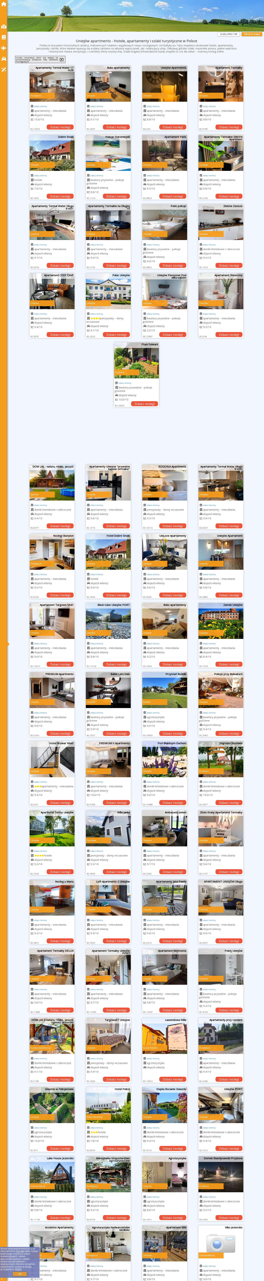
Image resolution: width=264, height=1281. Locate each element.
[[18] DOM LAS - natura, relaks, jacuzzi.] (52, 483)
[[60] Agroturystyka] (164, 1174)
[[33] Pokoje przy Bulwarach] (220, 690)
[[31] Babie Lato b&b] (108, 690)
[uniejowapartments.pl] (4, 4)
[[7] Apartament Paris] (164, 153)
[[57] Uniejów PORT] (220, 1105)
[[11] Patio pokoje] (164, 222)
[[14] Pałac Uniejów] (108, 291)
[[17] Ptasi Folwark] (136, 360)
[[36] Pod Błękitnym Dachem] (164, 759)
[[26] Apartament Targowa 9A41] (52, 621)
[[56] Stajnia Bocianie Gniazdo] (164, 1105)
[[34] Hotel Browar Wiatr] (52, 759)
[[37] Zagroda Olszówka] (220, 759)
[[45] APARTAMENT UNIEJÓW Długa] (220, 898)
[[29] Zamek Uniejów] (220, 621)
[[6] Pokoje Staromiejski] (108, 153)
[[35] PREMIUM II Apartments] (108, 759)
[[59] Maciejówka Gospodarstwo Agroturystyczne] (108, 1174)
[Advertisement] (136, 438)
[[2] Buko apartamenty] (108, 84)
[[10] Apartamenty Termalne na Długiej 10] (108, 222)
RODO (18, 1269)
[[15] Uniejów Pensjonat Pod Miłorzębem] (164, 291)
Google (20, 1251)
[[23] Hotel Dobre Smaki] (108, 552)
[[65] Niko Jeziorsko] (220, 1243)
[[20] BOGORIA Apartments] (164, 483)
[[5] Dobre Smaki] (52, 153)
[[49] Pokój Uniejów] (220, 967)
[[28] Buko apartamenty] (164, 621)
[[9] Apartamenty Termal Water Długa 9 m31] (52, 222)
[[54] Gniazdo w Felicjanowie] (52, 1105)
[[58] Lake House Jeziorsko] (52, 1174)
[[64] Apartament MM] (164, 1243)
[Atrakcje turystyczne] (4, 69)
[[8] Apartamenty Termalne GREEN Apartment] (220, 153)
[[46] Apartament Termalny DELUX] (52, 967)
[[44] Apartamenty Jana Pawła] (164, 898)
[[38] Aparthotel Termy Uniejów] (52, 828)
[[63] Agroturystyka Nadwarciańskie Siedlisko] (108, 1243)
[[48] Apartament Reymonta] (164, 967)
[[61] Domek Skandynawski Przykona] (220, 1174)
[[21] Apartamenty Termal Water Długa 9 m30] (220, 483)
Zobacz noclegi (60, 127)
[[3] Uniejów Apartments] (164, 84)
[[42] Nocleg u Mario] (52, 898)
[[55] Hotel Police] (108, 1105)
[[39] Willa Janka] (108, 828)
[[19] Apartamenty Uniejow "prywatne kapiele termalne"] (108, 483)
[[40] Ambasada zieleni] (164, 828)
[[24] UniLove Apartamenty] (164, 552)
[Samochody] (4, 59)
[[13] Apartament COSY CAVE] (52, 291)
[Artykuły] (4, 37)
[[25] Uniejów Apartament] (220, 552)
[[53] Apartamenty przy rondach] (220, 1036)
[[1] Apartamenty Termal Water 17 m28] (52, 84)
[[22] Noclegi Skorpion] (52, 552)
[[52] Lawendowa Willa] (164, 1036)
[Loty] (4, 48)
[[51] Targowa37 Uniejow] (108, 1036)
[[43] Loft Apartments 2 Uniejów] (108, 898)
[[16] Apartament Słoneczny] (220, 291)
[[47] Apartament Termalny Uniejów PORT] (108, 967)
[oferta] (32, 110)
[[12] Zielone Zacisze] (220, 222)
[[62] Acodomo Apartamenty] (52, 1243)
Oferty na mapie (252, 34)
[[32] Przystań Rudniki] (164, 690)
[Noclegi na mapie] (4, 26)
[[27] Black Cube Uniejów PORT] (108, 621)
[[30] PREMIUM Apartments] (52, 690)
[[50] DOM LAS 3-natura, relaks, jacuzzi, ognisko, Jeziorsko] (52, 1036)
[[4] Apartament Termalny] (220, 84)
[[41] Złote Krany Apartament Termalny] (220, 828)
